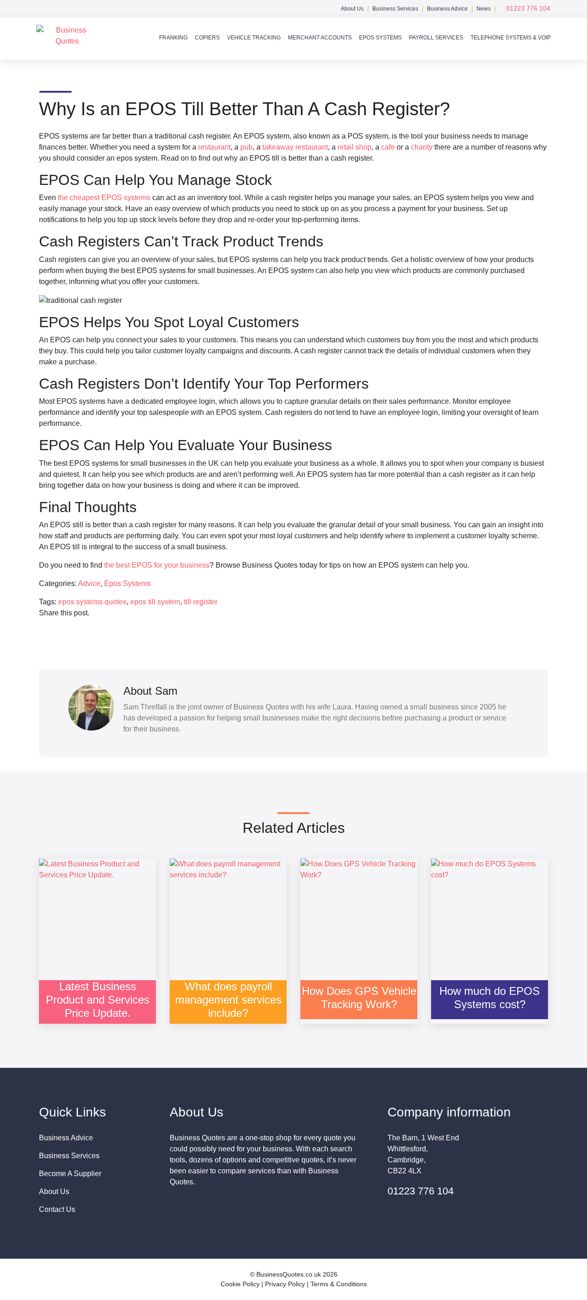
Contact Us (57, 1209)
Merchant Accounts (320, 38)
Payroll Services (436, 38)
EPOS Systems (380, 38)
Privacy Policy (285, 1284)
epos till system (155, 602)
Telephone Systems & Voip (511, 38)
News (483, 9)
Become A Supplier (70, 1173)
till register (200, 602)
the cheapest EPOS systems (104, 197)
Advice (89, 583)
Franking (173, 38)
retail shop (354, 147)
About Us (352, 9)
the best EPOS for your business (157, 565)
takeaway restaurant (295, 147)
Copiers (207, 38)
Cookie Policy (240, 1284)
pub (246, 147)
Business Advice (447, 9)
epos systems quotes (92, 602)
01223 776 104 (527, 8)
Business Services (395, 9)
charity (421, 147)
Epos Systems (127, 583)
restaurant (214, 147)
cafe (388, 147)
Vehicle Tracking (254, 38)
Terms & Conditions (338, 1284)
